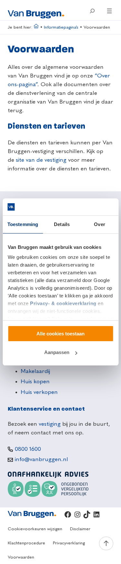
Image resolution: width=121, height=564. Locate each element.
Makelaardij (35, 371)
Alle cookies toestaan (60, 333)
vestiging (50, 424)
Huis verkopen (39, 392)
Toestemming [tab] (22, 224)
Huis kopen (35, 382)
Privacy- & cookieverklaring (63, 303)
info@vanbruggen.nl (41, 459)
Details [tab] (62, 224)
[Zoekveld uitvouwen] (92, 11)
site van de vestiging (41, 160)
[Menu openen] (109, 11)
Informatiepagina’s (61, 27)
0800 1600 (28, 449)
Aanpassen (56, 352)
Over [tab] (99, 224)
